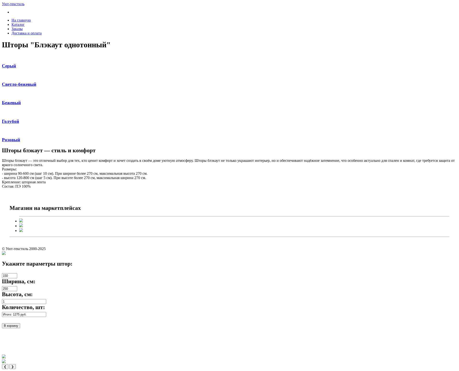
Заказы (17, 29)
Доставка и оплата (26, 33)
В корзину (11, 325)
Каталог (18, 24)
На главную (21, 20)
